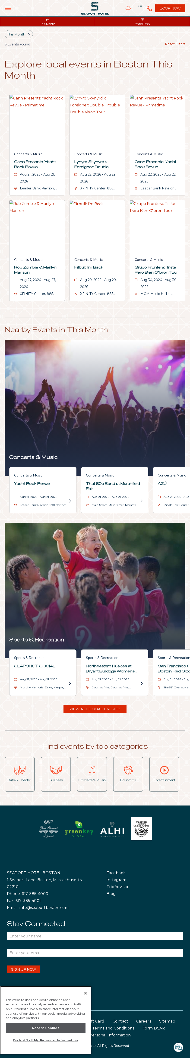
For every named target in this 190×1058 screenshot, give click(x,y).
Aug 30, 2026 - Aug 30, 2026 (158, 283)
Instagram (126, 879)
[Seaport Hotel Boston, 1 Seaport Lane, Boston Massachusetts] (95, 8)
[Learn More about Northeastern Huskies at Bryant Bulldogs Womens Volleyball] (141, 683)
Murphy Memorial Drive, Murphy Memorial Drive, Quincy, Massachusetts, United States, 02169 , (43, 688)
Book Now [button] (171, 9)
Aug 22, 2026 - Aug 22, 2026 (98, 177)
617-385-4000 (35, 894)
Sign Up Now (23, 969)
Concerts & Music (28, 154)
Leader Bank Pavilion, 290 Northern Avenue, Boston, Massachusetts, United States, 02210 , (44, 505)
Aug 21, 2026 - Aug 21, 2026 (37, 177)
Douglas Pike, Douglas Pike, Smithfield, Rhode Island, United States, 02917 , (113, 688)
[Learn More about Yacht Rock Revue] (69, 501)
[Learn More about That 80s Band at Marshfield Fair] (141, 501)
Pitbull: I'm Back (88, 267)
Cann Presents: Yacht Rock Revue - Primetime (35, 165)
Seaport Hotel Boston (33, 873)
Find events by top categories (95, 746)
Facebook (126, 872)
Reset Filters (175, 44)
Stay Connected (36, 924)
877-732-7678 (149, 8)
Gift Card (95, 1021)
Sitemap (167, 1021)
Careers (143, 1021)
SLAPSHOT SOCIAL (34, 666)
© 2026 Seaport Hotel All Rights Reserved (95, 1046)
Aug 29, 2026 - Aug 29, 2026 (98, 283)
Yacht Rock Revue (32, 484)
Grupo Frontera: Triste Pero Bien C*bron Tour (156, 269)
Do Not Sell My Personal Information (45, 1040)
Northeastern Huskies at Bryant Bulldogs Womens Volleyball (110, 668)
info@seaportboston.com (44, 907)
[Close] (85, 993)
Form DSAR (153, 1028)
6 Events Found (17, 44)
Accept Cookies (45, 1028)
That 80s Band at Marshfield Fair (113, 486)
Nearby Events (56, 330)
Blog (116, 893)
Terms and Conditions (113, 1028)
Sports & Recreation (36, 639)
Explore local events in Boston (88, 70)
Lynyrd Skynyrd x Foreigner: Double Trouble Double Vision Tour (95, 165)
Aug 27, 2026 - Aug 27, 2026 (38, 283)
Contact (120, 1021)
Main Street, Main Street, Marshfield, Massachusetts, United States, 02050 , (115, 505)
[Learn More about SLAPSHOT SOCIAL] (69, 683)
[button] (95, 709)
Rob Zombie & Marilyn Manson (35, 269)
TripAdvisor (128, 886)
